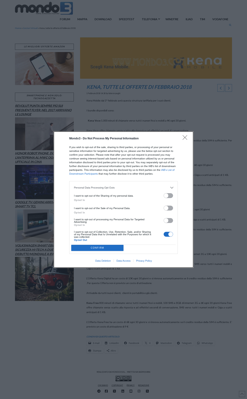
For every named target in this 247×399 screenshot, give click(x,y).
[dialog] (123, 200)
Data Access (123, 260)
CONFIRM (97, 247)
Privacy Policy (144, 260)
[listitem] (123, 188)
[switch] (168, 195)
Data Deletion (103, 260)
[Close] (186, 138)
